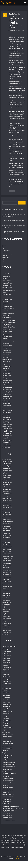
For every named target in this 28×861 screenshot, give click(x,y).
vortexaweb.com (6, 679)
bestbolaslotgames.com (8, 780)
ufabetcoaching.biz (6, 813)
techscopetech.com (7, 535)
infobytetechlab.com (7, 423)
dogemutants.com (6, 349)
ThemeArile (16, 858)
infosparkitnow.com (7, 473)
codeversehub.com (6, 551)
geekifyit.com (5, 315)
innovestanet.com (6, 584)
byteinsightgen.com (7, 416)
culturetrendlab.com (7, 745)
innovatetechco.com (7, 396)
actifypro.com (5, 699)
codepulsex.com (6, 533)
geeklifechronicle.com (7, 727)
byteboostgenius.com (7, 556)
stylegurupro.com (6, 722)
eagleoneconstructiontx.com (9, 768)
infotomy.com (5, 368)
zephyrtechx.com (6, 694)
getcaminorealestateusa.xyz (8, 820)
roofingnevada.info (6, 799)
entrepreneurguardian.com (8, 783)
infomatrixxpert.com (7, 500)
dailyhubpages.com (7, 775)
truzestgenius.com (6, 523)
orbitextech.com (6, 753)
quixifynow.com (6, 576)
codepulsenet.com (6, 562)
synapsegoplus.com (7, 558)
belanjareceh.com (6, 285)
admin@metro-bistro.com (17, 30)
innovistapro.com (6, 704)
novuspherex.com (6, 683)
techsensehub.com (6, 466)
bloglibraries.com (6, 333)
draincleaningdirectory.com (8, 326)
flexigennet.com (6, 361)
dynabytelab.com (6, 655)
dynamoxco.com (6, 595)
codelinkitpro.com (6, 463)
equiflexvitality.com (7, 769)
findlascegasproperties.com (8, 762)
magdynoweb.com (6, 537)
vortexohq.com (6, 732)
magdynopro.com (6, 398)
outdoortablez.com (6, 366)
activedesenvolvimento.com (9, 773)
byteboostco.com (6, 518)
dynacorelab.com (6, 665)
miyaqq (3, 847)
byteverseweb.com (6, 553)
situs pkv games (6, 250)
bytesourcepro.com (7, 546)
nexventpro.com (6, 692)
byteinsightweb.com (7, 380)
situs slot (22, 844)
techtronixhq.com (6, 459)
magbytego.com (6, 486)
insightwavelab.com (7, 736)
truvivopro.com (6, 669)
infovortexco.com (6, 528)
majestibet (23, 845)
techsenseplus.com (6, 408)
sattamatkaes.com (6, 317)
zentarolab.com (6, 625)
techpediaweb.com (6, 393)
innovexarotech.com (7, 435)
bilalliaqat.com (5, 792)
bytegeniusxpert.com (7, 481)
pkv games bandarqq (7, 254)
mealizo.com (5, 301)
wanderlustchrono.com (7, 743)
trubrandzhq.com (6, 688)
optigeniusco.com (6, 681)
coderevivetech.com (7, 431)
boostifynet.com (6, 690)
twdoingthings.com (6, 354)
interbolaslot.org (6, 276)
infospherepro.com (6, 729)
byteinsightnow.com (7, 430)
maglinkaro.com (6, 542)
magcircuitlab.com (6, 514)
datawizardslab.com (7, 724)
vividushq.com (5, 607)
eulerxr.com (5, 750)
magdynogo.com (6, 447)
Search (4, 200)
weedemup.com (6, 789)
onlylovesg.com (6, 771)
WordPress (17, 856)
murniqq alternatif (6, 840)
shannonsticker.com (7, 287)
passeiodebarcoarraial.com (8, 290)
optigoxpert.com (6, 695)
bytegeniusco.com (6, 405)
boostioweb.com (6, 649)
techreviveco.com (6, 540)
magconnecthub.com (7, 554)
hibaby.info (5, 785)
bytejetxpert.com (6, 444)
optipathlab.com (6, 653)
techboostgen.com (6, 465)
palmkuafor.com (6, 278)
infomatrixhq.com (6, 505)
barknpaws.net (5, 303)
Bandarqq (12, 32)
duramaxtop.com (6, 350)
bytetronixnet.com (6, 442)
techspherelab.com (6, 547)
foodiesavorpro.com (7, 731)
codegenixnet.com (6, 426)
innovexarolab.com (6, 421)
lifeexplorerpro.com (7, 738)
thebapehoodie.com (7, 336)
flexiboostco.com (6, 648)
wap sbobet (8, 838)
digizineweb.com (6, 496)
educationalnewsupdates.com (9, 646)
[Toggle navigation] (25, 2)
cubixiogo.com (5, 611)
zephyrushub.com (6, 651)
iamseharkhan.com (6, 294)
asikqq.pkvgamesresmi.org (17, 847)
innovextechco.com (7, 510)
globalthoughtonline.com (8, 308)
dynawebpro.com (6, 602)
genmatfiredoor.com (7, 761)
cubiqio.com (5, 725)
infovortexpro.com (6, 437)
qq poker (9, 844)
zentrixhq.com (5, 583)
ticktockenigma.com (7, 748)
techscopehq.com (6, 565)
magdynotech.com (6, 563)
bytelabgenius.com (6, 394)
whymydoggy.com (6, 273)
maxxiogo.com (5, 590)
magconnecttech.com (7, 755)
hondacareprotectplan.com (8, 320)
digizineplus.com (6, 567)
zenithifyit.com (5, 674)
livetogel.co (5, 759)
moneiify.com (5, 310)
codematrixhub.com (7, 407)
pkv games (11, 191)
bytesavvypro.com (6, 414)
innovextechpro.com (7, 387)
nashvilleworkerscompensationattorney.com (12, 808)
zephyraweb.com (6, 678)
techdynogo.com (6, 373)
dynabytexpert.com (7, 586)
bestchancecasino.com (7, 790)
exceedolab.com (6, 716)
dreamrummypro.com (7, 282)
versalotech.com (6, 713)
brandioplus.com (6, 600)
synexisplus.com (6, 658)
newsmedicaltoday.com (7, 797)
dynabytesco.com (6, 720)
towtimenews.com (6, 324)
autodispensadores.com (8, 794)
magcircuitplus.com (7, 438)
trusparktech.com (6, 686)
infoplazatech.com (6, 479)
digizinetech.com (6, 417)
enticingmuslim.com (7, 340)
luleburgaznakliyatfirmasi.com (9, 334)
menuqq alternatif (5, 835)
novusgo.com (5, 739)
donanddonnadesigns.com (8, 766)
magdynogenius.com (7, 382)
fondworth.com (6, 292)
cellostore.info (5, 304)
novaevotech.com (6, 509)
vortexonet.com (6, 660)
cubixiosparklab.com (7, 507)
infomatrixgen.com (6, 419)
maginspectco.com (6, 445)
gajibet (8, 847)
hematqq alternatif (15, 840)
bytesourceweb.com (7, 428)
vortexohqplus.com (7, 708)
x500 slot (14, 838)
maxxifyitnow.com (6, 574)
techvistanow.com (6, 503)
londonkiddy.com (6, 812)
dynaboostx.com (6, 701)
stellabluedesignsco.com (8, 356)
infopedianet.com (6, 560)
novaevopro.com (6, 685)
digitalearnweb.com (7, 275)
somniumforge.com (7, 331)
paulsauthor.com (6, 357)
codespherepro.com (7, 424)
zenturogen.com (6, 597)
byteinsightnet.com (7, 493)
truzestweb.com (6, 621)
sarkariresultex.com (7, 299)
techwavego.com (6, 532)
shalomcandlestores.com (8, 313)
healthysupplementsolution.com (10, 370)
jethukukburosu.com (7, 329)
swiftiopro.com (5, 709)
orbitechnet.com (6, 614)
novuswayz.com (6, 697)
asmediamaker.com (7, 306)
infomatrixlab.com (6, 549)
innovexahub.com (6, 664)
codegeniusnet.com (7, 488)
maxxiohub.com (6, 676)
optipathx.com (5, 579)
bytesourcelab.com (6, 570)
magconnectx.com (6, 801)
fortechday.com (6, 819)
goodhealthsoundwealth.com (9, 341)
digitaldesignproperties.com (8, 297)
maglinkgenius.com (6, 512)
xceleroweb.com (6, 629)
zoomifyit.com (5, 634)
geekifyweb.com (6, 477)
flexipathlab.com (6, 606)
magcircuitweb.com (7, 389)
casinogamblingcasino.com (8, 322)
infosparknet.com (6, 572)
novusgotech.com (6, 592)
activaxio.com (5, 718)
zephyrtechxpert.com (7, 526)
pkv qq (12, 835)
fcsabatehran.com (6, 347)
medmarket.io (5, 364)
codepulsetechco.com (7, 495)
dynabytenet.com (6, 544)
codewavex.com (6, 516)
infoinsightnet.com (6, 489)
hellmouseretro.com (7, 345)
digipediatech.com (6, 377)
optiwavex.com (6, 616)
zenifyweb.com (5, 757)
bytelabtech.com (6, 468)
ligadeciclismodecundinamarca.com (10, 806)
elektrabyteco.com (6, 519)
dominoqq (4, 255)
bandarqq (4, 246)
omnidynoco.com (6, 618)
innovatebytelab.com (7, 482)
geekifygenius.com (6, 752)
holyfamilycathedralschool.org (9, 810)
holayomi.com (5, 805)
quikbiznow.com (6, 627)
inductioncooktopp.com (8, 796)
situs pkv (21, 835)
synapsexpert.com (6, 623)
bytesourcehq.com (6, 491)
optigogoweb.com (6, 630)
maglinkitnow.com (6, 378)
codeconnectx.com (6, 498)
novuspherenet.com (7, 613)
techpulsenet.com (6, 525)
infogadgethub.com (7, 461)
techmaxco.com (6, 715)
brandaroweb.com (6, 632)
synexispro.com (6, 803)
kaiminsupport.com (7, 283)
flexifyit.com (5, 588)
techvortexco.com (6, 475)
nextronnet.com (6, 593)
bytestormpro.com (6, 741)
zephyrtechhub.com (7, 620)
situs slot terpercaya (19, 837)
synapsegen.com (6, 604)
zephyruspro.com (6, 577)
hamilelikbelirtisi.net (7, 711)
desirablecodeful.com (7, 359)
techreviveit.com (6, 401)
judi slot (4, 245)
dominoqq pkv (5, 252)
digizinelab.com (6, 530)
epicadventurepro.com (7, 734)
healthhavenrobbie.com (8, 764)
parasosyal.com (6, 338)
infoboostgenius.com (7, 410)
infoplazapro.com (6, 400)
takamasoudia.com (6, 352)
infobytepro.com (6, 484)
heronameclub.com (7, 363)
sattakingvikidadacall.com (8, 778)
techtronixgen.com (6, 386)
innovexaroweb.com (7, 539)
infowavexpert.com (6, 403)
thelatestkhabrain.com (7, 296)
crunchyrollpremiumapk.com (9, 319)
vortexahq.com (6, 672)
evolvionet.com (6, 657)
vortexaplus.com (6, 609)
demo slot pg (5, 257)
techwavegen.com (6, 412)
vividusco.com (5, 671)
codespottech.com (6, 371)
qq (3, 248)
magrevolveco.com (6, 433)
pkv (3, 259)
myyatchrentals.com (7, 311)
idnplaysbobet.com (6, 776)
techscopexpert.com (7, 391)
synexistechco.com (6, 667)
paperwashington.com (7, 787)
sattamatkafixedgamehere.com (9, 782)
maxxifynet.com (6, 662)
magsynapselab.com (7, 384)
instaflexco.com (6, 702)
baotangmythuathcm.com (8, 327)
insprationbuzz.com (7, 289)
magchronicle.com (6, 375)
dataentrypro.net (6, 280)
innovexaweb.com (6, 599)
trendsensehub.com (7, 746)
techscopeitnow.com (7, 440)
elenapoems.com (6, 343)
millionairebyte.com (7, 817)
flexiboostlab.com (6, 706)
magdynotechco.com (7, 472)
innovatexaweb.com (7, 470)
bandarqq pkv (15, 844)
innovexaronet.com (7, 502)
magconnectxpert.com (7, 521)
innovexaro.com (6, 569)
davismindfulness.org (7, 815)
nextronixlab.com (6, 581)
